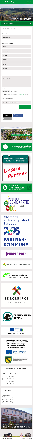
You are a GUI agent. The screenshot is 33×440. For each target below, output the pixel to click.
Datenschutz (21, 94)
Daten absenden (24, 107)
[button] (7, 115)
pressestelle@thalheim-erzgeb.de (14, 403)
